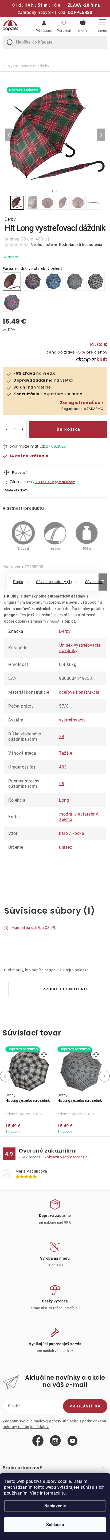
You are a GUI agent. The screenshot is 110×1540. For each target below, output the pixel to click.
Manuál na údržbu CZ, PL (33, 927)
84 (61, 736)
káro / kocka (71, 833)
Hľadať (10, 42)
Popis (18, 582)
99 (61, 783)
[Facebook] (38, 1441)
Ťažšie (65, 753)
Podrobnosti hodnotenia (80, 244)
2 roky (29, 482)
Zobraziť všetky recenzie (66, 1157)
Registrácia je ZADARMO (81, 405)
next (105, 1076)
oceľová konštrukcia (79, 692)
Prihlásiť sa (85, 1406)
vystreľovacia (72, 720)
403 (63, 767)
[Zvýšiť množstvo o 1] (22, 429)
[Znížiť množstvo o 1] (7, 429)
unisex (65, 847)
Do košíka (68, 429)
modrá (65, 814)
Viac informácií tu (48, 1493)
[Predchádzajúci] (9, 135)
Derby (10, 219)
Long (64, 800)
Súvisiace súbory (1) (54, 582)
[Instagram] (55, 1441)
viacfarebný (86, 814)
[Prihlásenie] (44, 25)
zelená (65, 819)
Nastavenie (55, 1505)
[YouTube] (72, 1441)
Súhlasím (55, 1524)
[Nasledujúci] (101, 135)
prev (4, 1076)
